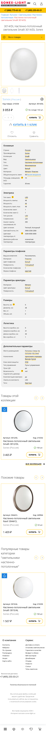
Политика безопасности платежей (23, 685)
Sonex (6, 99)
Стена (35, 351)
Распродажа (7, 653)
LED (26, 197)
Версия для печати (41, 99)
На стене (35, 353)
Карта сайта (6, 661)
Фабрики (5, 647)
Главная (5, 14)
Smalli (27, 156)
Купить (33, 117)
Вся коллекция (33, 464)
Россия (16, 99)
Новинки (5, 656)
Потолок (28, 351)
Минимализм (30, 165)
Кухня (33, 359)
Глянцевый (29, 265)
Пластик (35, 171)
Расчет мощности (34, 174)
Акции (4, 658)
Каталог (14, 14)
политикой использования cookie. (24, 701)
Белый (27, 168)
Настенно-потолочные (34, 162)
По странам (6, 650)
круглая (28, 271)
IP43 (26, 362)
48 (26, 203)
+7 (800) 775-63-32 (12, 10)
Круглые (28, 383)
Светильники (25, 14)
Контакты (6, 645)
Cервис (29, 640)
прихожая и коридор (33, 356)
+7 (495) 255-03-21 (33, 10)
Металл (28, 171)
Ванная (28, 359)
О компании (9, 640)
